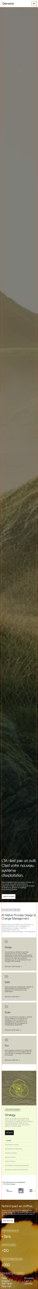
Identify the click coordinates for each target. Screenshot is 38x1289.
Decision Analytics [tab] (11, 1153)
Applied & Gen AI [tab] (10, 1157)
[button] (34, 3)
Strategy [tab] (8, 1140)
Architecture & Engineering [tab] (13, 1149)
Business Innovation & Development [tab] (16, 1170)
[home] (7, 3)
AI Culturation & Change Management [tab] (17, 1165)
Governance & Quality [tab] (12, 1145)
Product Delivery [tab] (10, 1161)
